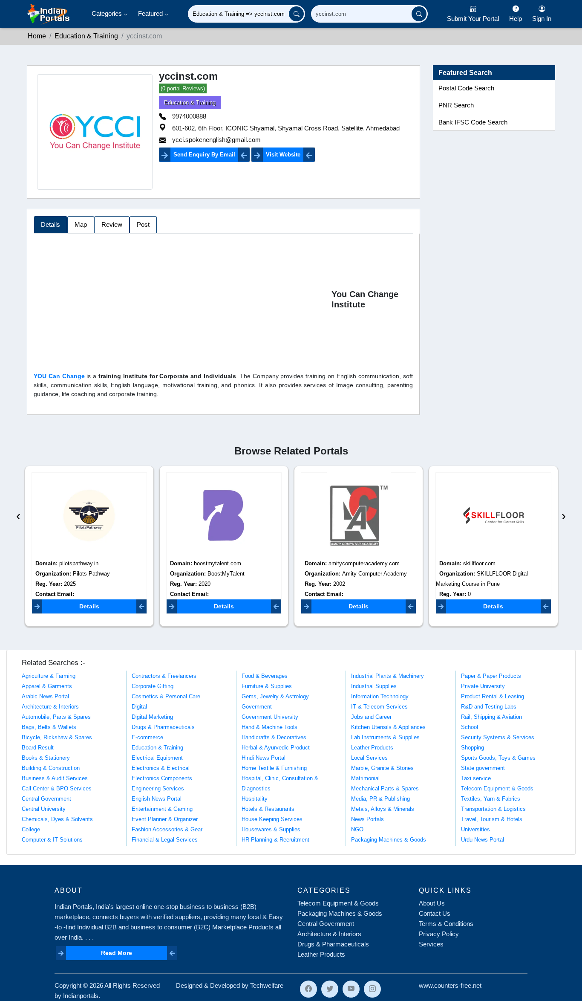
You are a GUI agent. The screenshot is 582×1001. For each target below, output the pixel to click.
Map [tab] (81, 224)
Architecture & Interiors (50, 706)
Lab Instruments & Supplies (385, 737)
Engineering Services (158, 788)
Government (257, 706)
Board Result (38, 747)
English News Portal (157, 799)
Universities (475, 829)
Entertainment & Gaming (162, 809)
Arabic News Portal (45, 696)
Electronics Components (162, 778)
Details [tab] (50, 224)
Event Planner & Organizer (165, 819)
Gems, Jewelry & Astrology (275, 696)
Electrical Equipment (157, 758)
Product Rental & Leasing (492, 696)
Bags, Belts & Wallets (49, 727)
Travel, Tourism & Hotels (491, 819)
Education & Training (86, 36)
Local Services (369, 758)
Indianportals (80, 995)
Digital (139, 706)
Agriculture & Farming (48, 676)
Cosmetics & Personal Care (166, 696)
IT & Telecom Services (379, 706)
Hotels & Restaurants (268, 809)
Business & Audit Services (55, 778)
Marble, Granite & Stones (382, 768)
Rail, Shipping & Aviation (491, 717)
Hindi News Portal (263, 758)
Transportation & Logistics (493, 809)
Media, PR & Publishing (380, 799)
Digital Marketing (152, 717)
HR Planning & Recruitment (275, 839)
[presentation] (18, 515)
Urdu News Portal (482, 839)
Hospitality (255, 799)
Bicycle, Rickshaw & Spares (57, 737)
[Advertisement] (182, 301)
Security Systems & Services (497, 737)
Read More (116, 952)
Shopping (472, 747)
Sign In (541, 18)
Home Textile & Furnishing (274, 768)
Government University (270, 717)
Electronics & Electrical (161, 768)
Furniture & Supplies (267, 686)
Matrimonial (365, 778)
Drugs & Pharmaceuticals (163, 727)
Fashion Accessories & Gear (167, 829)
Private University (483, 686)
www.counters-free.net (450, 985)
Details (89, 606)
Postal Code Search (466, 88)
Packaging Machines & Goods (388, 839)
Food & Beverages (265, 676)
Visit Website (283, 154)
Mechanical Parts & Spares (385, 788)
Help (515, 18)
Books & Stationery (46, 758)
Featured (151, 13)
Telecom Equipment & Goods (497, 788)
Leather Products (372, 747)
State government (483, 768)
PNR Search (456, 105)
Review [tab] (111, 224)
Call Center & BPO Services (57, 788)
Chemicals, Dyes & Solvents (57, 819)
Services (431, 944)
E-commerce (147, 737)
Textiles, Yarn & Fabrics (490, 799)
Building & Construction (51, 768)
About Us (432, 903)
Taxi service (476, 778)
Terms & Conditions (446, 923)
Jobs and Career (371, 717)
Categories (108, 13)
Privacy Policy (439, 933)
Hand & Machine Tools (269, 727)
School (469, 727)
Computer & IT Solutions (52, 839)
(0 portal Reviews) (183, 88)
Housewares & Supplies (271, 829)
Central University (44, 809)
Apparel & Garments (47, 686)
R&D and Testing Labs (488, 706)
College (31, 829)
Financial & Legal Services (165, 839)
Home (37, 36)
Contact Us (434, 913)
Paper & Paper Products (491, 676)
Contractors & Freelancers (164, 676)
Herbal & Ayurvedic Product (276, 747)
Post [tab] (143, 224)
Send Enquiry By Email (204, 154)
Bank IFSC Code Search (472, 122)
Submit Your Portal (473, 18)
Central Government (46, 799)
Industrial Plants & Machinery (387, 676)
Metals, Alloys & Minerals (382, 809)
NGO (357, 829)
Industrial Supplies (374, 686)
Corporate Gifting (152, 686)
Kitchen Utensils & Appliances (388, 727)
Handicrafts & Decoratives (274, 737)
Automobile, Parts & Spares (56, 717)
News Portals (367, 819)
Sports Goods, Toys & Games (498, 758)
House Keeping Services (272, 819)
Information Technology (380, 696)
